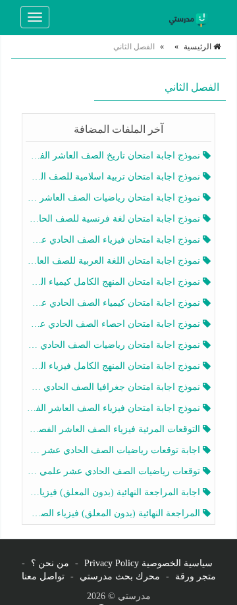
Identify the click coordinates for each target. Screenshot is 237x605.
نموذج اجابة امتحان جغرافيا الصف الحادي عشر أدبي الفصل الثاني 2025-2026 (114, 387)
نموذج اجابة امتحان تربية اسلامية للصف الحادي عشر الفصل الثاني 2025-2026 (114, 177)
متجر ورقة (195, 576)
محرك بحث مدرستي (120, 576)
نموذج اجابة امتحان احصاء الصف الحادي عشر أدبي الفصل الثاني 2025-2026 (114, 324)
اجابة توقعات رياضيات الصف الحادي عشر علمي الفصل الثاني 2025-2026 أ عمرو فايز (114, 450)
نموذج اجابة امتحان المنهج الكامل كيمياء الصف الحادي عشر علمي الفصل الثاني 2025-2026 (114, 282)
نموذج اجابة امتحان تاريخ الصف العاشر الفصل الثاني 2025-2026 (114, 155)
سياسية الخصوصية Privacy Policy (148, 563)
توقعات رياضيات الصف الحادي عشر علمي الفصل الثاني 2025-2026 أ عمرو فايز (114, 471)
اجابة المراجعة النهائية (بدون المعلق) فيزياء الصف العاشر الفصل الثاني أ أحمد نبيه (114, 492)
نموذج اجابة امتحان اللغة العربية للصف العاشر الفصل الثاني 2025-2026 (114, 261)
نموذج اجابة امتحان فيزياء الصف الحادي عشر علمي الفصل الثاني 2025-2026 (114, 240)
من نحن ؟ (50, 563)
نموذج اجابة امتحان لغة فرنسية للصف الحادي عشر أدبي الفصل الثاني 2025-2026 (114, 219)
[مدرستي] (190, 17)
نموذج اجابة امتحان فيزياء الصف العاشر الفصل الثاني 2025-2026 (114, 408)
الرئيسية (198, 46)
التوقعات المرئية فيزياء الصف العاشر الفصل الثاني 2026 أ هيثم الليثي (114, 429)
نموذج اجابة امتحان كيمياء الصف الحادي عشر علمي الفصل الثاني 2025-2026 (114, 303)
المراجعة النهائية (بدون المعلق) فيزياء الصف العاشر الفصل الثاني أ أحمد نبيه (114, 513)
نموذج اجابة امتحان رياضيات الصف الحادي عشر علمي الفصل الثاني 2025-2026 (114, 345)
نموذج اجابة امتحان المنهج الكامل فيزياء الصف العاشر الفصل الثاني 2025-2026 (114, 366)
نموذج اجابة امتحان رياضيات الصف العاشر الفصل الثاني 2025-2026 (114, 198)
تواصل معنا (43, 576)
